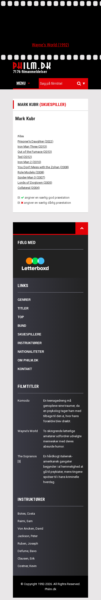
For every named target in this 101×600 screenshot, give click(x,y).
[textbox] (64, 83)
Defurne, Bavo (27, 551)
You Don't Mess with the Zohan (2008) (43, 167)
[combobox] (63, 83)
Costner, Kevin (27, 566)
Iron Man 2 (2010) (29, 162)
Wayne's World (28, 431)
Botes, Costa (26, 513)
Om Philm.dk (28, 360)
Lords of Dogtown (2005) (35, 182)
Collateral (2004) (29, 187)
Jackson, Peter (28, 536)
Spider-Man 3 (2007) (31, 177)
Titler (23, 308)
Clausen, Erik (26, 558)
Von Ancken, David (30, 528)
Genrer (24, 300)
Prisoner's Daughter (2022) (35, 141)
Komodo (24, 400)
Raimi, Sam (25, 521)
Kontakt (25, 369)
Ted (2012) (25, 157)
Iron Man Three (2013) (32, 146)
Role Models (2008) (31, 172)
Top (21, 317)
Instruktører (30, 343)
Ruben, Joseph (28, 543)
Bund (22, 325)
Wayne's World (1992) (50, 44)
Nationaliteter (31, 351)
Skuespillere (29, 334)
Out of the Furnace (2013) (35, 151)
